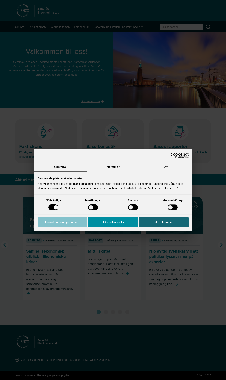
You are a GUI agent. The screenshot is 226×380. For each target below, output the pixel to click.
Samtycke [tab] (60, 166)
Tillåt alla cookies (163, 222)
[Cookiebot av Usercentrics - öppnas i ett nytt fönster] (173, 155)
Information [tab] (113, 166)
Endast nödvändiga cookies (62, 222)
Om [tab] (166, 166)
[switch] (93, 207)
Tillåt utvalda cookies (113, 222)
